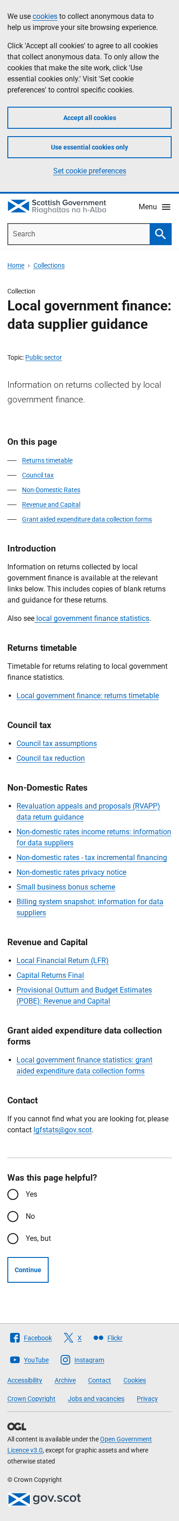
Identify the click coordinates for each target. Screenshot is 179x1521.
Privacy (147, 1398)
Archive (65, 1380)
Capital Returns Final (50, 975)
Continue (28, 1270)
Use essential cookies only (89, 147)
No (30, 1216)
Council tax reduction (51, 758)
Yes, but (38, 1238)
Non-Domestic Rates (51, 490)
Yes (31, 1194)
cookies (45, 16)
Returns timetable (47, 460)
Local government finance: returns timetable (88, 695)
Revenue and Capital (51, 504)
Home (15, 265)
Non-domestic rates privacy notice (71, 872)
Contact (99, 1380)
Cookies (134, 1380)
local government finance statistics (91, 618)
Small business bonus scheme (66, 887)
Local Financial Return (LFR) (63, 960)
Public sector (43, 357)
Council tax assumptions (57, 743)
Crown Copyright (31, 1398)
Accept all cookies (89, 117)
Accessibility (24, 1380)
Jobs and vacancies (96, 1398)
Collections (49, 265)
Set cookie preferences (89, 170)
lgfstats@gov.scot (63, 1129)
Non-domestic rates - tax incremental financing (92, 857)
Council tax (38, 475)
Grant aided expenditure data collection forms (87, 519)
